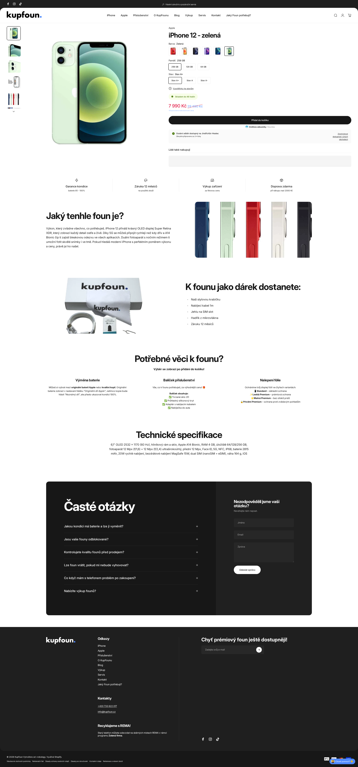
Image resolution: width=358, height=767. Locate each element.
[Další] (149, 99)
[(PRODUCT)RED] (173, 51)
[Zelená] (229, 51)
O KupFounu (105, 660)
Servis (101, 674)
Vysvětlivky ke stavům (183, 88)
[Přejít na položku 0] (14, 33)
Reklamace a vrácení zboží (113, 761)
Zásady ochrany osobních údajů (57, 761)
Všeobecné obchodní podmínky (19, 761)
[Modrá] (217, 51)
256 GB (174, 66)
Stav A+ (175, 80)
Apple (172, 28)
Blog (100, 665)
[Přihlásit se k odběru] (259, 650)
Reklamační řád (38, 761)
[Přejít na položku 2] (14, 49)
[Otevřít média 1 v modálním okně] (89, 92)
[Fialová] (206, 51)
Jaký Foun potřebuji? (110, 684)
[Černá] (195, 51)
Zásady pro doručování (79, 761)
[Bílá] (184, 51)
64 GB (203, 66)
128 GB (189, 66)
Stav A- (204, 80)
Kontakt (102, 679)
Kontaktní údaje (95, 761)
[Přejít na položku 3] (14, 66)
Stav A (190, 80)
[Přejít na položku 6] (14, 114)
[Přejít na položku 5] (14, 98)
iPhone (102, 645)
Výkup (101, 669)
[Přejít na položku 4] (14, 82)
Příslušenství (105, 655)
